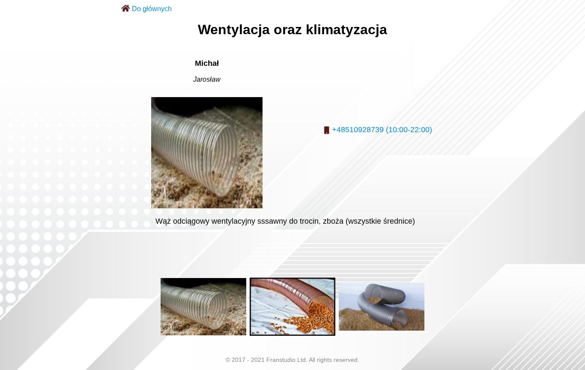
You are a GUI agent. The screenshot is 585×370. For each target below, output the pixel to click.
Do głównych (152, 8)
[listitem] (203, 306)
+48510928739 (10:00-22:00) (382, 129)
